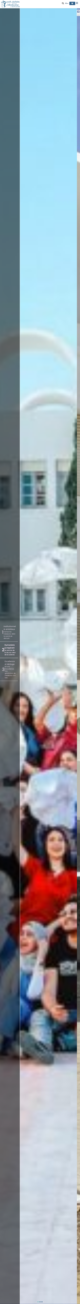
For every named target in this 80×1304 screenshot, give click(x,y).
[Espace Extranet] (72, 3)
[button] (38, 1301)
